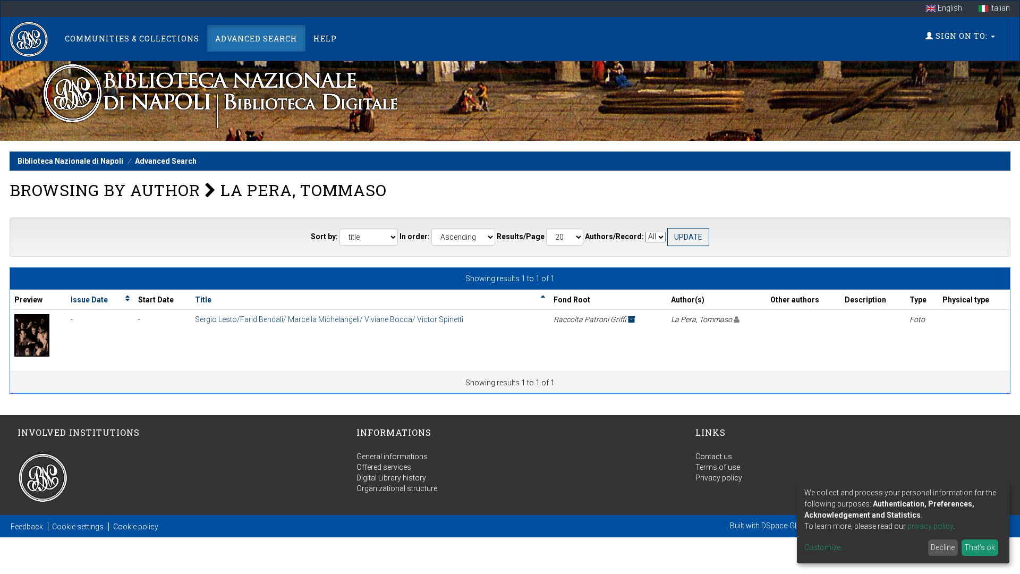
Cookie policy (135, 526)
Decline (943, 547)
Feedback (27, 526)
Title (203, 300)
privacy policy (930, 526)
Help (325, 38)
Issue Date (89, 300)
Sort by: (324, 236)
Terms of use (717, 467)
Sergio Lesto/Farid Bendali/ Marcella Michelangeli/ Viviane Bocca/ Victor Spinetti (329, 319)
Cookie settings (78, 526)
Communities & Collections (132, 38)
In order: (415, 236)
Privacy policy (718, 478)
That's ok (979, 547)
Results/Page (521, 236)
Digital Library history (391, 478)
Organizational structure (396, 488)
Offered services (383, 467)
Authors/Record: (614, 236)
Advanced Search (256, 38)
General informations (392, 456)
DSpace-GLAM (785, 525)
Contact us (713, 456)
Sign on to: (961, 36)
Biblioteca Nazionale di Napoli (70, 161)
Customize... (824, 547)
